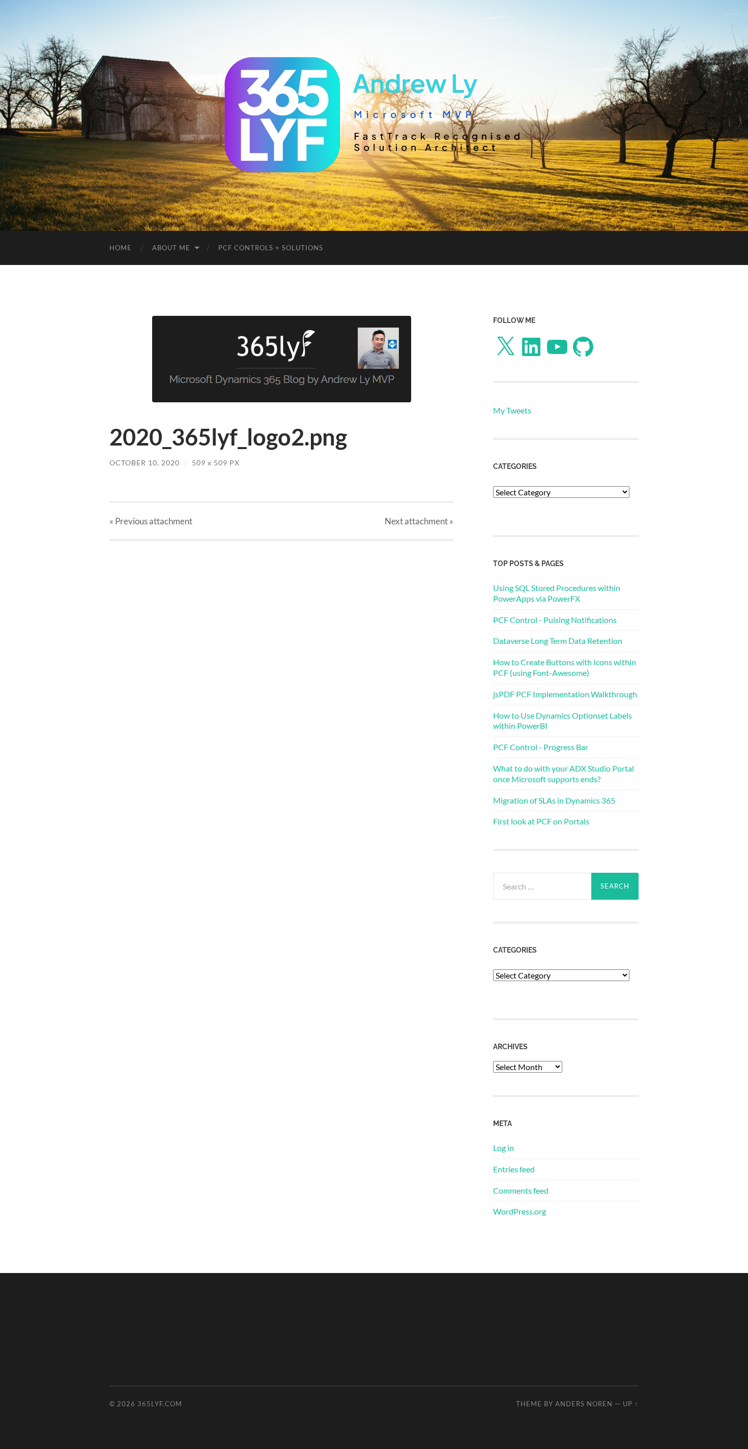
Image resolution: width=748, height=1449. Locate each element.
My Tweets (512, 410)
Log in (503, 1147)
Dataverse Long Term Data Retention (557, 640)
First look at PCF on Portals (541, 821)
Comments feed (521, 1190)
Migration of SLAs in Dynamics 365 (554, 800)
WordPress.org (519, 1211)
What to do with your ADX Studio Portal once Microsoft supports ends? (563, 773)
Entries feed (514, 1169)
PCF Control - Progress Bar (540, 747)
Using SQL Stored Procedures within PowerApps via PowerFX (556, 593)
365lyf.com (159, 1404)
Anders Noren (584, 1404)
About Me (171, 248)
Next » (419, 521)
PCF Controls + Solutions (270, 248)
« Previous (150, 521)
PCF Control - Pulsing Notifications (555, 620)
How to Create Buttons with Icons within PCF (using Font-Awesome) (564, 667)
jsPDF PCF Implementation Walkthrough (565, 694)
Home (120, 248)
